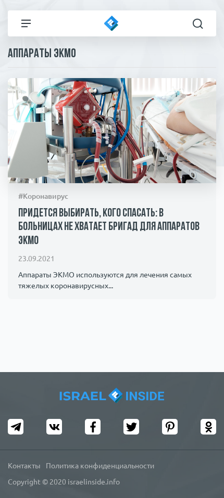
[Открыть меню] (26, 23)
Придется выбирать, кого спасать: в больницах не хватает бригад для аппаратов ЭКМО (109, 227)
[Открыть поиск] (198, 23)
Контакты (24, 466)
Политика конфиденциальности (100, 466)
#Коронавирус (43, 196)
